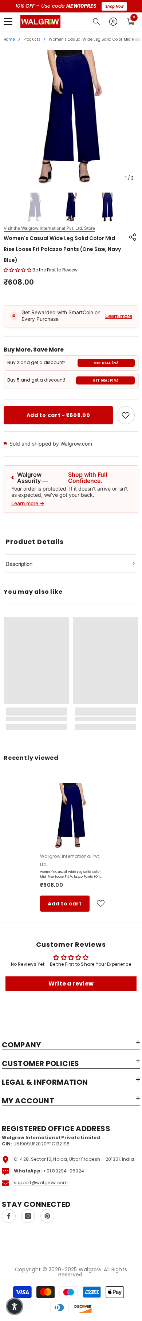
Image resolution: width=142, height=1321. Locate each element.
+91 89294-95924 (63, 1171)
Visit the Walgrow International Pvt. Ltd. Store (49, 228)
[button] (17, 270)
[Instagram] (28, 1216)
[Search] (96, 21)
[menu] (8, 21)
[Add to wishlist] (97, 903)
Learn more (118, 316)
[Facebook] (9, 1216)
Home (9, 39)
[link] (126, 415)
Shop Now (114, 6)
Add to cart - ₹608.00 (58, 415)
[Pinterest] (47, 1216)
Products (32, 39)
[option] (71, 117)
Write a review (71, 983)
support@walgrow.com (41, 1182)
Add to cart (65, 903)
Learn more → (27, 503)
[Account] (113, 22)
